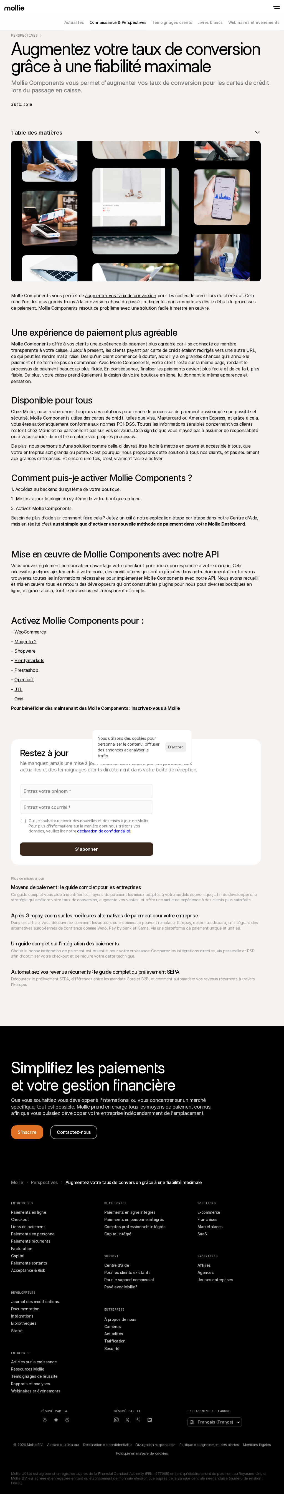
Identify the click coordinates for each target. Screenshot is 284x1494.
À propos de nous (120, 1319)
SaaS (202, 1233)
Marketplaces (210, 1226)
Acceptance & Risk (28, 1270)
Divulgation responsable (155, 1444)
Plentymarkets (29, 660)
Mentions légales (257, 1444)
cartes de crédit (107, 418)
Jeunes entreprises (215, 1279)
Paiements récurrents (30, 1241)
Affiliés (204, 1265)
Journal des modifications (35, 1301)
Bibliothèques (23, 1323)
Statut (17, 1330)
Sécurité (112, 1348)
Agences (205, 1272)
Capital (17, 1255)
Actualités (113, 1333)
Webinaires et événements (35, 1391)
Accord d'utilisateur (63, 1444)
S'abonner (86, 849)
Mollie (17, 1182)
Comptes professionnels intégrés (134, 1226)
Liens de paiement (28, 1226)
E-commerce (208, 1212)
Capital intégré (117, 1233)
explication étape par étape (177, 518)
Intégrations (22, 1316)
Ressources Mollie (27, 1369)
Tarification (115, 1341)
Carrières (112, 1326)
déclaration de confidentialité (103, 831)
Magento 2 (25, 641)
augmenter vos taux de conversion (120, 295)
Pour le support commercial (129, 1279)
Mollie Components (30, 344)
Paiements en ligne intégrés (129, 1212)
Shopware (25, 651)
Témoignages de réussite (34, 1376)
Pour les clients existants (127, 1272)
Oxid (18, 698)
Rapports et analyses (30, 1383)
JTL (18, 689)
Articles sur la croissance (34, 1361)
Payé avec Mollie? (120, 1286)
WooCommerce (30, 632)
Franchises (207, 1219)
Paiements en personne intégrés (134, 1219)
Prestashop (26, 670)
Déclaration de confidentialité (107, 1444)
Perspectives (24, 35)
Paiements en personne (33, 1233)
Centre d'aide (116, 1265)
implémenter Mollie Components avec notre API (166, 578)
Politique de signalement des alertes (209, 1444)
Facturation (21, 1248)
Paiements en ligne (28, 1212)
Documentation (25, 1308)
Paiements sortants (29, 1263)
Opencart (24, 679)
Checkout (20, 1219)
